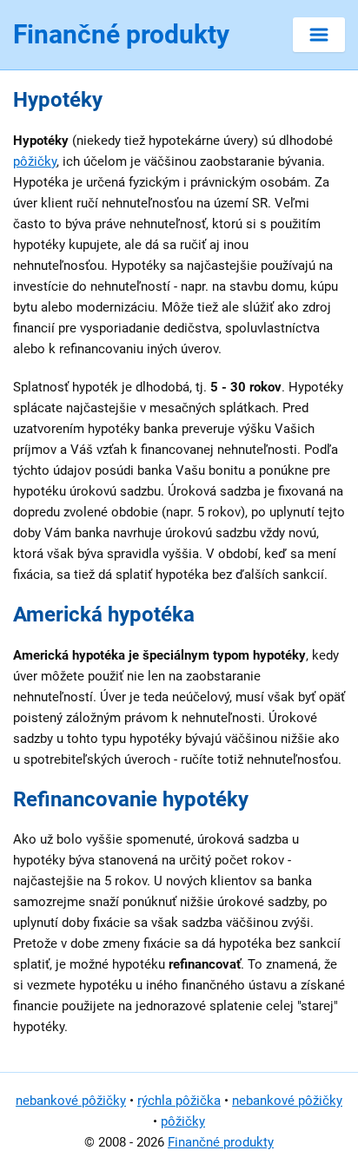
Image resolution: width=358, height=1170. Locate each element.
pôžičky (34, 161)
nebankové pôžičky (71, 1100)
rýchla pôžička (179, 1100)
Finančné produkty (221, 1142)
